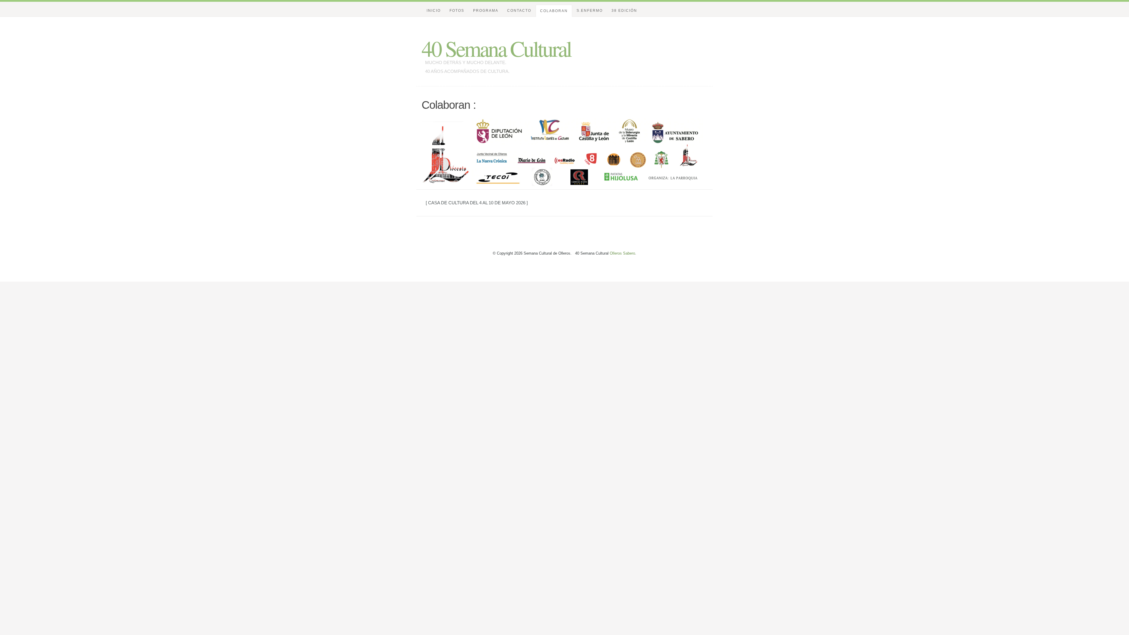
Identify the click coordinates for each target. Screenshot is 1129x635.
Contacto (519, 11)
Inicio (434, 11)
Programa (485, 11)
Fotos (457, 11)
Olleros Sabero (622, 253)
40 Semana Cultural (496, 48)
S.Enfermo (590, 11)
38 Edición (624, 11)
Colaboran (554, 11)
